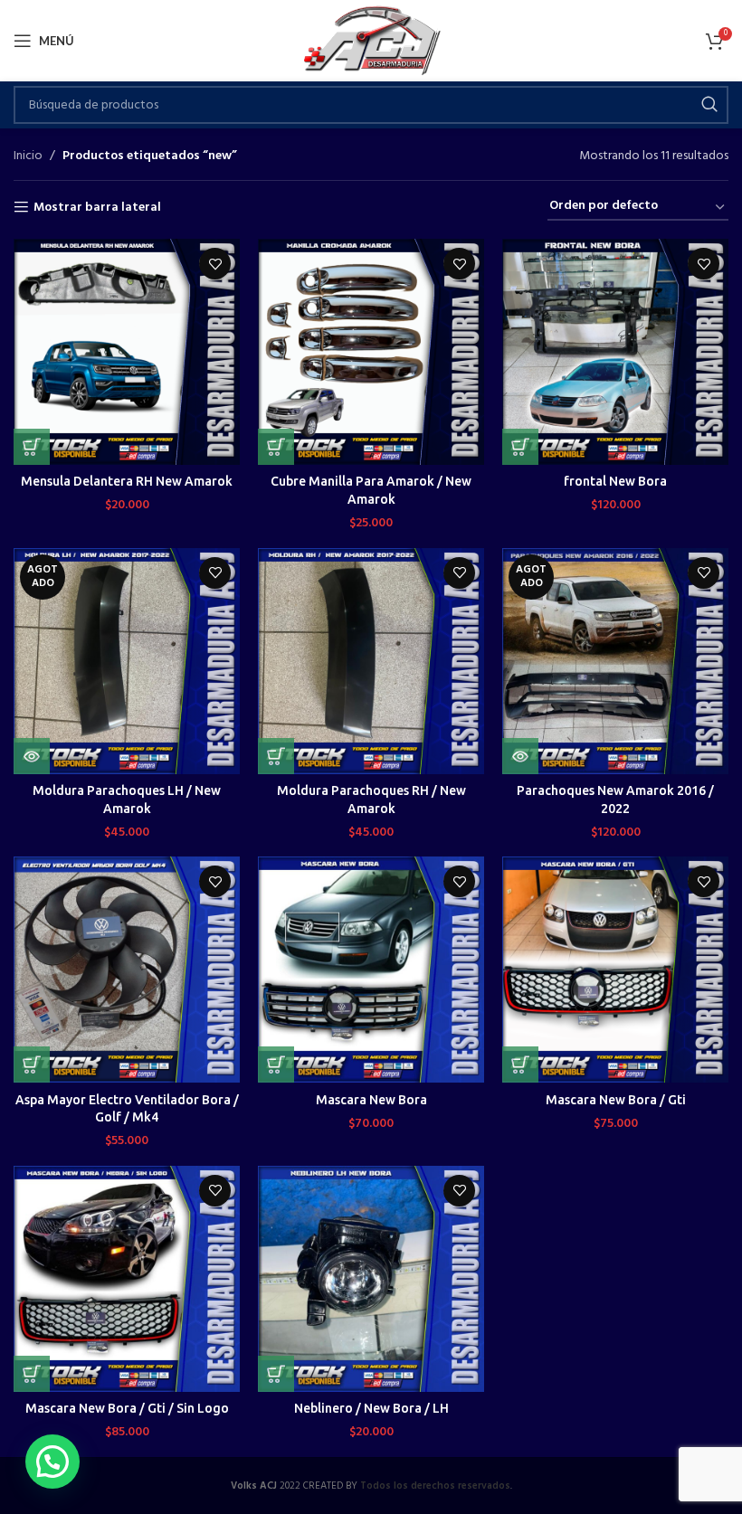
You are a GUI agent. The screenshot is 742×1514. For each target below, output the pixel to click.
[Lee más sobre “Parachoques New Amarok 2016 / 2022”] (520, 756)
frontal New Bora (615, 481)
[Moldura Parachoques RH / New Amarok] (371, 661)
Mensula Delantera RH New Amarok (127, 481)
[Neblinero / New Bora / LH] (371, 1279)
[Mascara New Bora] (371, 969)
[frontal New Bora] (615, 352)
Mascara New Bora (371, 1100)
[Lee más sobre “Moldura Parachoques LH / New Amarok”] (32, 756)
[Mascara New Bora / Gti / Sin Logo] (127, 1279)
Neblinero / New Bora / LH (371, 1408)
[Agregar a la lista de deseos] (215, 263)
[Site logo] (371, 41)
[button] (32, 447)
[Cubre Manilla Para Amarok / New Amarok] (371, 352)
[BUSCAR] (709, 105)
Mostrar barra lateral (97, 207)
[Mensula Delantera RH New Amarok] (127, 352)
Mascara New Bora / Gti (616, 1100)
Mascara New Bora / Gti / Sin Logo (127, 1408)
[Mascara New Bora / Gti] (615, 969)
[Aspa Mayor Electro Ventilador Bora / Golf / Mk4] (127, 969)
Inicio (28, 156)
